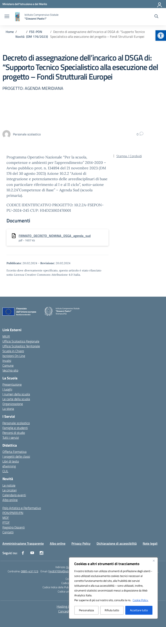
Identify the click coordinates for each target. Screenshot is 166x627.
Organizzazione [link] (12, 403)
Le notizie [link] (8, 485)
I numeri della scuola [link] (16, 394)
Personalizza (86, 610)
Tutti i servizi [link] (10, 437)
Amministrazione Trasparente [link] (23, 543)
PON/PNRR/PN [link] (12, 512)
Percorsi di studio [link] (13, 432)
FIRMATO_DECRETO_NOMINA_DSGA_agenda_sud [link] (55, 235)
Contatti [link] (8, 532)
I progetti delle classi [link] (16, 456)
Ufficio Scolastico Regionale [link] (20, 341)
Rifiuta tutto (112, 610)
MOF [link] (5, 517)
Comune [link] (8, 365)
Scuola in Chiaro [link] (13, 351)
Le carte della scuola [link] (16, 399)
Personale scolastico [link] (16, 423)
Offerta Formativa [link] (14, 451)
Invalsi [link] (6, 360)
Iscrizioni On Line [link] (13, 355)
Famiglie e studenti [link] (15, 427)
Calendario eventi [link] (14, 495)
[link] (160, 35)
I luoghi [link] (7, 389)
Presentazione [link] (12, 384)
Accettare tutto (139, 610)
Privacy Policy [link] (80, 543)
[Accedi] (160, 4)
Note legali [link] (150, 543)
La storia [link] (8, 408)
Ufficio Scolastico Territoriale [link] (21, 346)
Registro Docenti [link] (13, 527)
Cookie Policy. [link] (140, 600)
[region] (113, 588)
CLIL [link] (5, 471)
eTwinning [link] (9, 466)
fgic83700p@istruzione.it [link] (63, 571)
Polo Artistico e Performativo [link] (21, 508)
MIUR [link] (6, 336)
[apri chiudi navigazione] (6, 16)
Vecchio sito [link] (10, 370)
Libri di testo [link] (10, 461)
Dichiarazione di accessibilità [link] (117, 543)
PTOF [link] (6, 522)
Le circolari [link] (9, 490)
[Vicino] (153, 560)
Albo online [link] (10, 499)
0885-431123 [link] (29, 571)
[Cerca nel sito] (156, 16)
